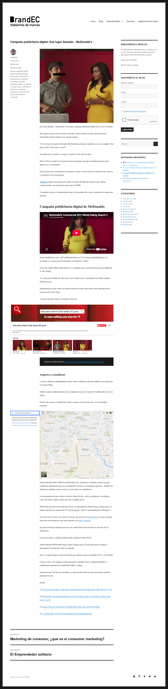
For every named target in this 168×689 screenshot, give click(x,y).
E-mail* (123, 92)
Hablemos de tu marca (148, 21)
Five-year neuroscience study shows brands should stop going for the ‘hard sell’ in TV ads (77, 589)
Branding (126, 201)
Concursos (126, 204)
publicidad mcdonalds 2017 (20, 92)
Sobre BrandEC (113, 21)
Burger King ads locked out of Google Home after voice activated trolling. (71, 606)
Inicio (93, 21)
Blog (101, 21)
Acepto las (134, 111)
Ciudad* (124, 102)
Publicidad (126, 222)
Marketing (126, 211)
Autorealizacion (128, 198)
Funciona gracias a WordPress (20, 677)
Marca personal (128, 209)
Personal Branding (129, 219)
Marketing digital (16, 67)
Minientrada (14, 64)
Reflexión (126, 224)
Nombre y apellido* (127, 83)
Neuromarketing (128, 217)
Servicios (131, 21)
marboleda (14, 57)
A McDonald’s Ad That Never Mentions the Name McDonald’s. (68, 613)
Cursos (125, 206)
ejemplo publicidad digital (19, 71)
